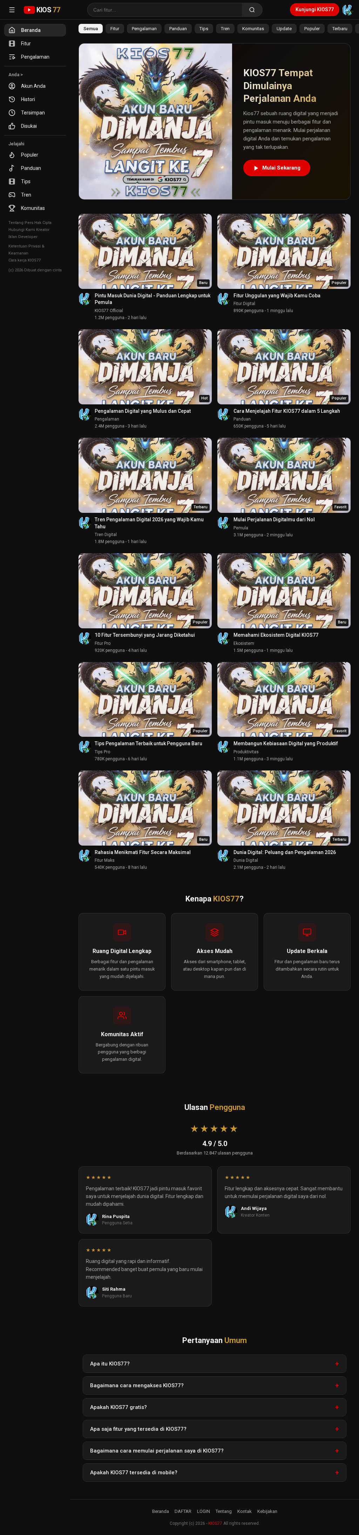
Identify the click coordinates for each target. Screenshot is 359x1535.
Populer (29, 155)
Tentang (224, 1511)
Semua (90, 28)
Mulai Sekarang (281, 168)
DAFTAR (183, 1511)
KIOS (48, 10)
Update (284, 28)
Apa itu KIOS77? (110, 1364)
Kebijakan (267, 1511)
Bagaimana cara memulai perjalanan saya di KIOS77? (157, 1451)
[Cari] (252, 10)
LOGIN (203, 1511)
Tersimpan (33, 112)
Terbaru (339, 28)
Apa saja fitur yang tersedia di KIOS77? (138, 1429)
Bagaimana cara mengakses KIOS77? (137, 1385)
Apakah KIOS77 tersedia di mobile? (133, 1472)
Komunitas (33, 208)
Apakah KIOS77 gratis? (118, 1407)
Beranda (31, 30)
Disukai (29, 126)
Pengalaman (35, 57)
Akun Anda (33, 86)
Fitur (26, 43)
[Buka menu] (12, 10)
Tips (26, 181)
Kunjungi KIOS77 (315, 9)
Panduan (31, 168)
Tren (26, 195)
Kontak (244, 1511)
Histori (28, 99)
